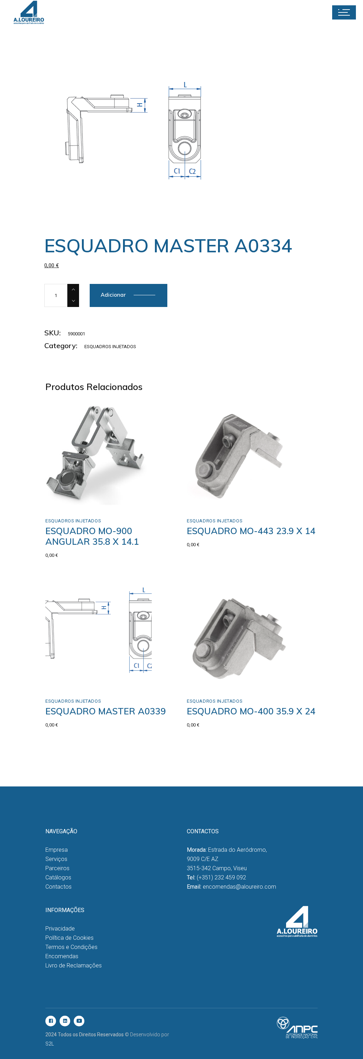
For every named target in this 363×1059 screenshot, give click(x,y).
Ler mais (212, 680)
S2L (49, 1044)
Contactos (58, 886)
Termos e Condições (71, 947)
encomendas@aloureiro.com (239, 886)
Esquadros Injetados (110, 346)
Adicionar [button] (72, 499)
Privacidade (60, 928)
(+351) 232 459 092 (221, 877)
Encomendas (61, 956)
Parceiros (57, 868)
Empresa (56, 849)
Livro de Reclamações (73, 965)
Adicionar (113, 294)
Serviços (56, 859)
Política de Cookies (69, 937)
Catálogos (58, 877)
